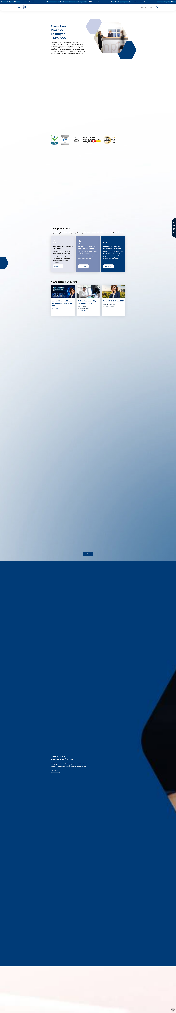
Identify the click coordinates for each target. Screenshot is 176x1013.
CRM (142, 7)
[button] (173, 1010)
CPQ (146, 7)
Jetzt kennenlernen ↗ (28, 2)
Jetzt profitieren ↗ (94, 2)
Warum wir (151, 7)
